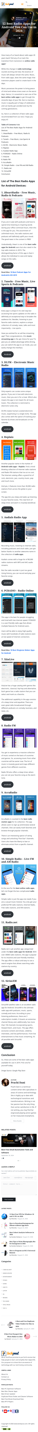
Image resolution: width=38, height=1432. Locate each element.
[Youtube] (5, 1412)
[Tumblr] (17, 1412)
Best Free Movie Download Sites (12, 1399)
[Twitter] (8, 1411)
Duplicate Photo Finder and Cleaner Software (17, 1396)
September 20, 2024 (7, 1155)
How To (5, 1287)
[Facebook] (2, 1411)
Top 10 (25, 18)
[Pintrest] (11, 1411)
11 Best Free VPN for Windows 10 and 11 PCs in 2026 (22, 1215)
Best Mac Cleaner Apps (9, 1391)
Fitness (5, 1280)
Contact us (5, 1377)
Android (19, 18)
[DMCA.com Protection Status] (6, 1429)
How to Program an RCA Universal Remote (22, 1252)
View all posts (17, 1121)
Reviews (5, 1297)
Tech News (6, 1301)
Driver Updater (7, 1273)
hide (18, 124)
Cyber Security (7, 1269)
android (7, 265)
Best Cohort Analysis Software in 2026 (22, 1233)
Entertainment (7, 1276)
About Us (4, 1374)
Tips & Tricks (6, 1304)
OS (3, 1294)
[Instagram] (13, 1412)
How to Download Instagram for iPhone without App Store (22, 1224)
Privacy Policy (6, 1379)
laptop (5, 1290)
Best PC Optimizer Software (11, 1389)
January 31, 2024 (18, 35)
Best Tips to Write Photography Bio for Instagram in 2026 (22, 1243)
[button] (18, 1160)
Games (5, 1283)
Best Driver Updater (8, 1394)
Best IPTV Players (7, 1402)
